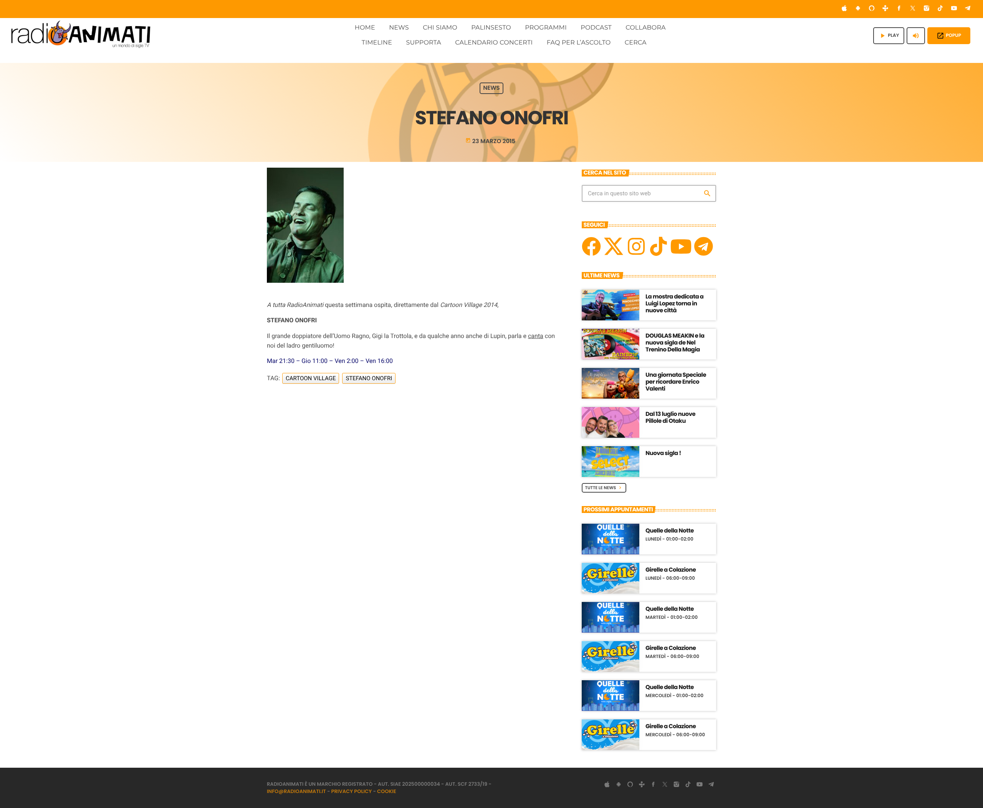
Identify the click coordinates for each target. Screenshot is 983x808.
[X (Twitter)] (913, 9)
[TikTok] (940, 9)
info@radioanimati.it (296, 791)
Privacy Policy (351, 791)
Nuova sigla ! (663, 453)
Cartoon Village (311, 378)
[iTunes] (844, 9)
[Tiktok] (658, 246)
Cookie (386, 791)
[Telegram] (968, 9)
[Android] (858, 9)
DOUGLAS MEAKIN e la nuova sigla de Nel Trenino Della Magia (674, 343)
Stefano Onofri (369, 378)
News (491, 88)
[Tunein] (885, 9)
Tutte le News (604, 488)
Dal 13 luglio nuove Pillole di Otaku (670, 417)
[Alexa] (872, 9)
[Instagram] (926, 9)
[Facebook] (899, 9)
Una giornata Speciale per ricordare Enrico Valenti (675, 382)
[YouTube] (954, 9)
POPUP (949, 36)
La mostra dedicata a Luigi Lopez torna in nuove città (674, 304)
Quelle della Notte (669, 531)
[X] (613, 246)
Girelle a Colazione (670, 570)
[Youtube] (680, 246)
